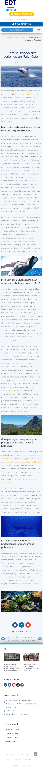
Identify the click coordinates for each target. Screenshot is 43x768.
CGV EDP (17, 759)
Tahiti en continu (20, 37)
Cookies (15, 765)
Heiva (9, 94)
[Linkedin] (9, 685)
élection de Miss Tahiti (24, 94)
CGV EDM (27, 759)
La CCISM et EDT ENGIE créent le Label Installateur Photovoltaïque (11, 667)
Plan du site (26, 765)
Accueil (9, 37)
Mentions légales (10, 754)
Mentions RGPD (24, 754)
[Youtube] (14, 685)
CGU (36, 759)
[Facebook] (5, 685)
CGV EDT (7, 759)
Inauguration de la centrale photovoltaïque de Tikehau (31, 667)
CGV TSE (36, 754)
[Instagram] (18, 685)
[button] (39, 30)
